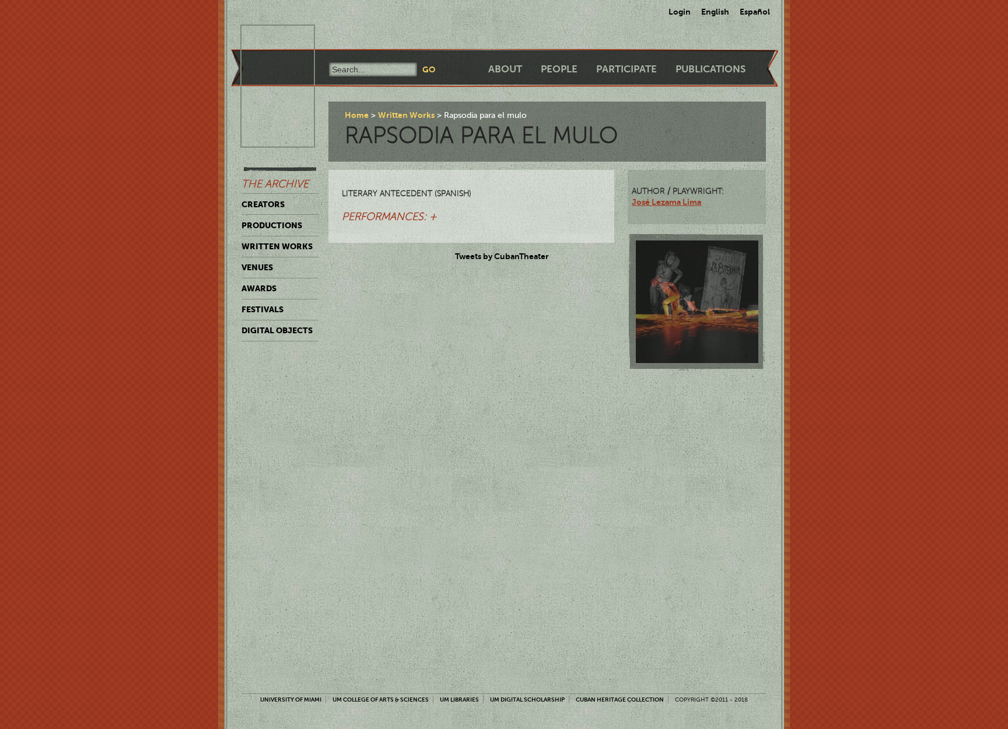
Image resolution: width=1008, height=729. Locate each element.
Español (755, 11)
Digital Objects (277, 330)
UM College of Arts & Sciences (380, 699)
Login (679, 11)
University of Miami (290, 699)
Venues (257, 267)
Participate (626, 69)
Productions (272, 225)
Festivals (263, 309)
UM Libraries (459, 699)
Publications (711, 69)
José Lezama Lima (666, 202)
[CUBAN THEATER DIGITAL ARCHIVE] (267, 38)
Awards (259, 288)
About (505, 69)
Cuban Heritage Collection (620, 699)
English (715, 11)
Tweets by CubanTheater (502, 256)
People (559, 69)
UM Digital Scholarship (527, 699)
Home (357, 115)
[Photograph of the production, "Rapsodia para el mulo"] (697, 301)
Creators (263, 204)
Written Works (277, 246)
